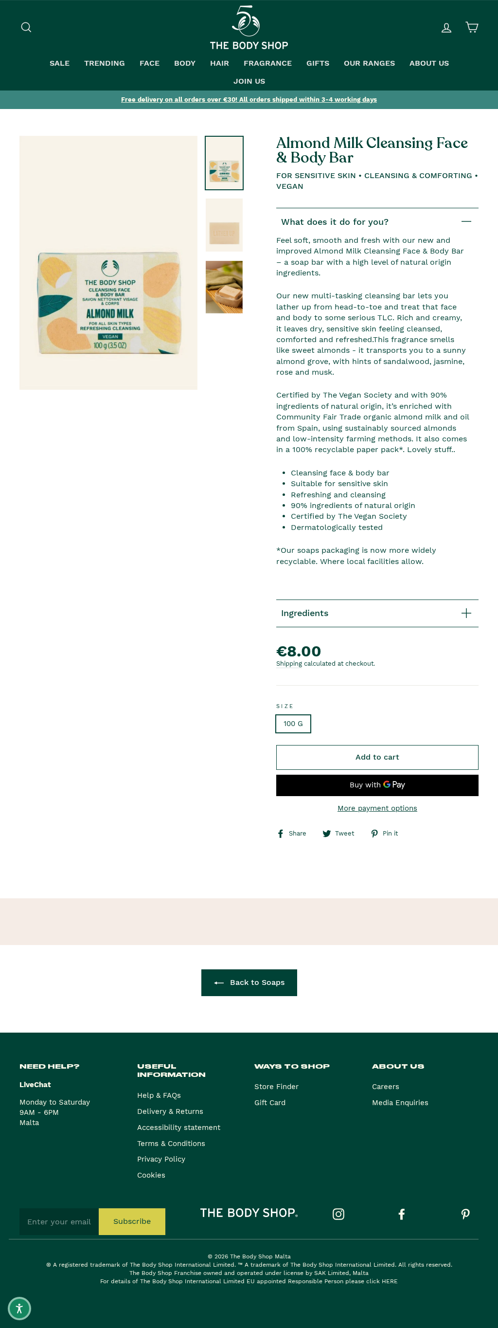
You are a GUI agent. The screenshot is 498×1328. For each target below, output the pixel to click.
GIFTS (317, 63)
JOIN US (249, 81)
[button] (19, 1308)
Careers (385, 1086)
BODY (185, 63)
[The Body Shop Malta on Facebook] (402, 1214)
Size (285, 706)
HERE (390, 1281)
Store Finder (276, 1086)
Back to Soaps (256, 982)
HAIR (219, 63)
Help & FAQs (159, 1095)
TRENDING (104, 63)
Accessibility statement (178, 1127)
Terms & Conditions (171, 1143)
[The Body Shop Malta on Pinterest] (465, 1214)
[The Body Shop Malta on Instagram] (338, 1214)
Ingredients (305, 613)
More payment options (377, 808)
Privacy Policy (161, 1159)
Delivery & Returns (170, 1111)
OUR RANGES (369, 63)
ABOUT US (429, 63)
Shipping (289, 663)
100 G (293, 723)
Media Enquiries (400, 1102)
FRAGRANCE (268, 63)
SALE (60, 63)
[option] (249, 99)
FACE (150, 63)
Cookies (151, 1175)
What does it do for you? (335, 222)
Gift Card (269, 1102)
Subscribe (132, 1221)
